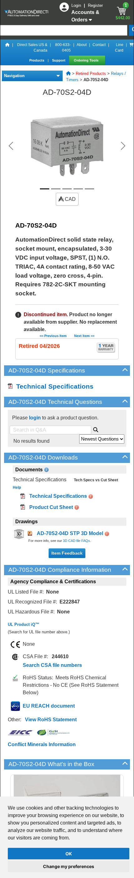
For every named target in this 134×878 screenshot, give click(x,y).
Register (95, 5)
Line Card (119, 48)
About (82, 45)
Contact (99, 45)
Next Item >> (84, 336)
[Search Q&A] (95, 429)
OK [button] (68, 853)
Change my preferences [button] (68, 866)
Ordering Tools (86, 60)
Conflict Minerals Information (42, 744)
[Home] (7, 47)
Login (76, 5)
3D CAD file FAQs (76, 541)
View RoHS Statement (51, 719)
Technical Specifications (52, 386)
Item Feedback (67, 553)
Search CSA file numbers (52, 665)
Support (59, 60)
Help (17, 487)
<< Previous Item (53, 336)
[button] (11, 145)
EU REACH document (49, 706)
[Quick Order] (131, 47)
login (35, 417)
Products (37, 60)
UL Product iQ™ (23, 624)
